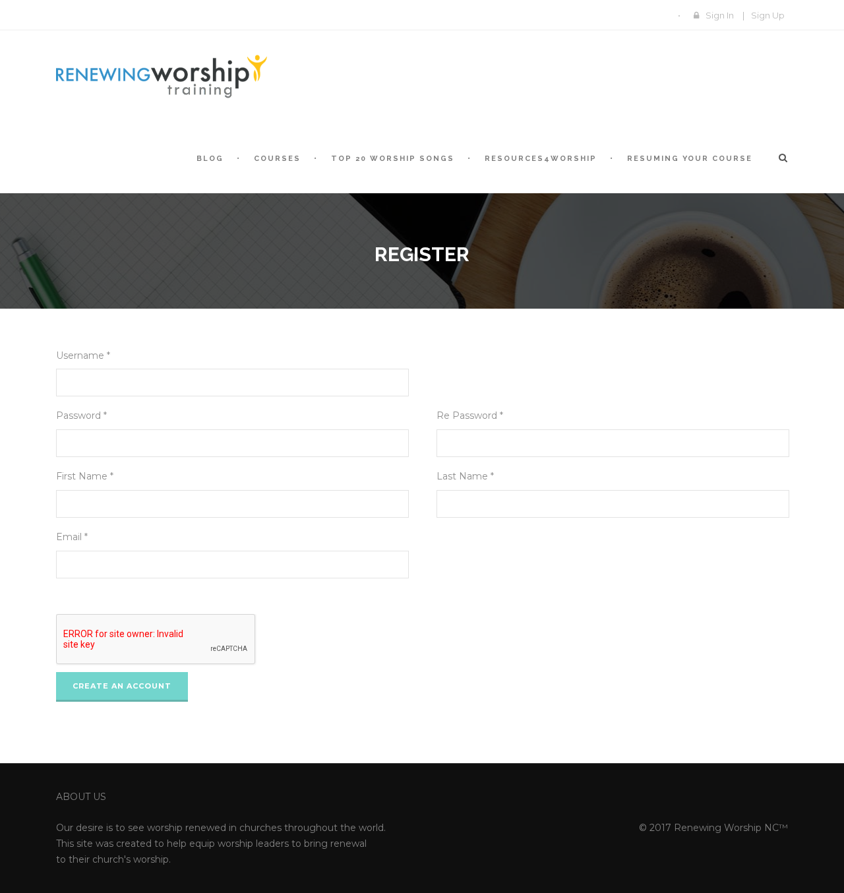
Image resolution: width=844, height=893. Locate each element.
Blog (210, 158)
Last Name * (465, 476)
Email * (72, 537)
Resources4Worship (541, 158)
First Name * (84, 476)
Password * (81, 415)
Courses (277, 158)
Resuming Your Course (689, 158)
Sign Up (768, 15)
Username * (83, 355)
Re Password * (470, 415)
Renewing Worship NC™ (731, 828)
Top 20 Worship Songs (392, 158)
